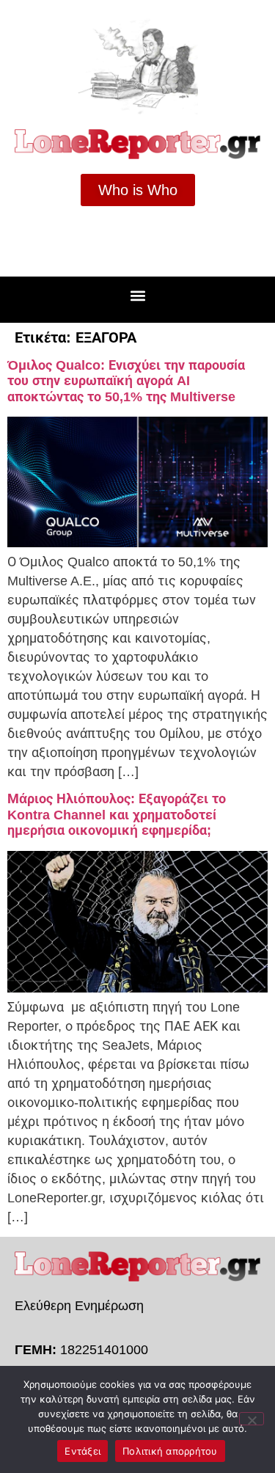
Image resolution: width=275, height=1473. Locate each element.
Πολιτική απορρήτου (170, 1451)
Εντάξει (82, 1451)
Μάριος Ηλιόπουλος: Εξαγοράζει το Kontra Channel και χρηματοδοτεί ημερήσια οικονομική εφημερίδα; (116, 815)
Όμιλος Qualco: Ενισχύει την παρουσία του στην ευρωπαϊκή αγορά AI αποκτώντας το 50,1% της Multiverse (126, 381)
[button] (137, 296)
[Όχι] (251, 1418)
